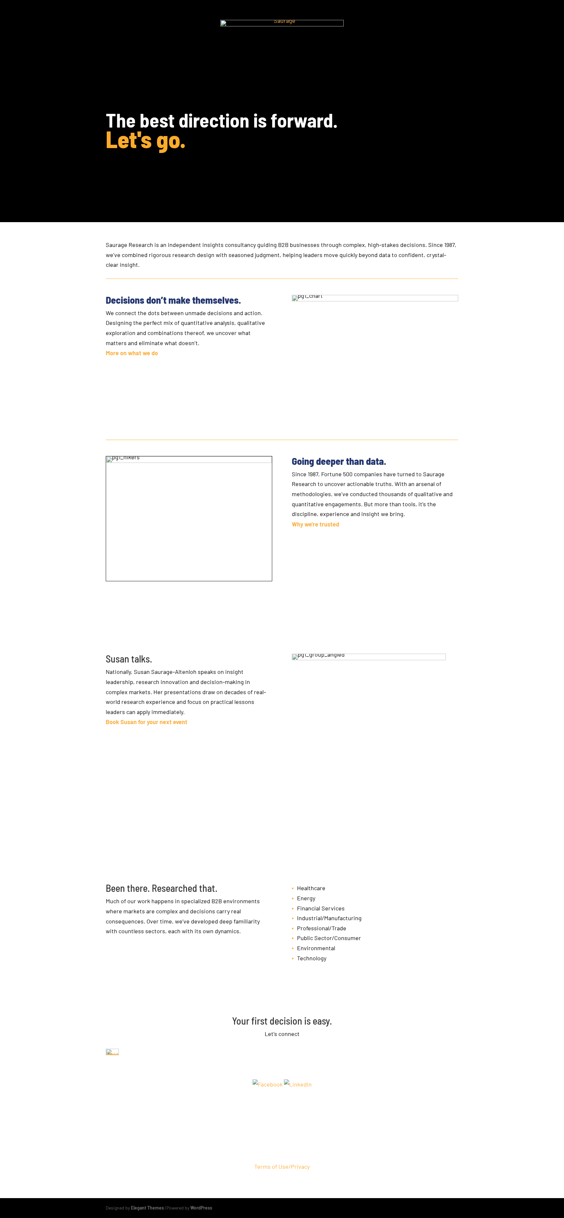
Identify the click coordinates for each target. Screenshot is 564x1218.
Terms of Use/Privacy (282, 1166)
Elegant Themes (147, 1207)
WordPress (201, 1207)
